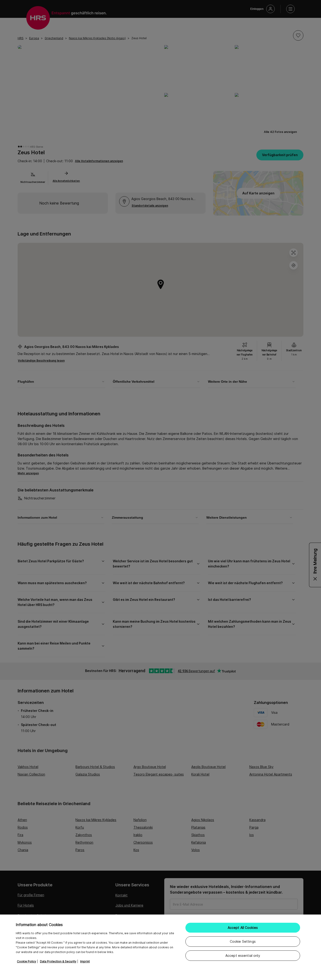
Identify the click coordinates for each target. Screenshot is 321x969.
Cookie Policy (26, 961)
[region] (160, 942)
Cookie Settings (243, 941)
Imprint (85, 961)
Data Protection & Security (58, 961)
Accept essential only (242, 955)
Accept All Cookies (243, 928)
